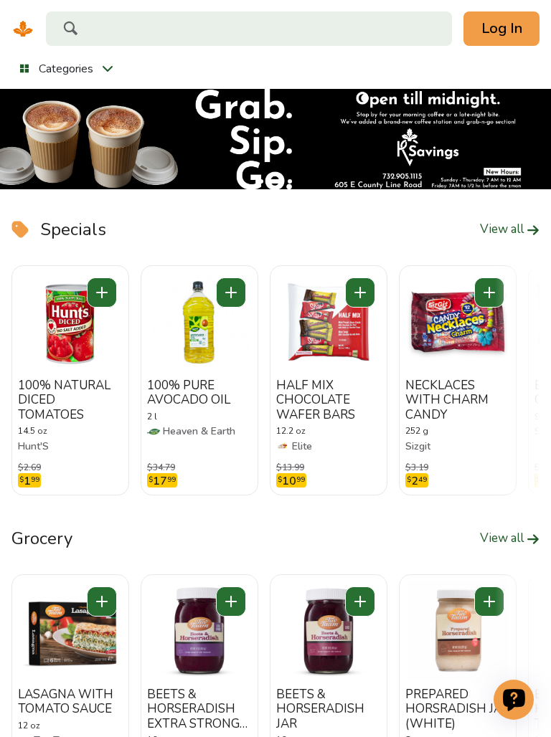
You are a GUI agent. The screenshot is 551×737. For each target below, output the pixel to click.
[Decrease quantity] (102, 292)
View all (503, 229)
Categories (66, 69)
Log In (501, 28)
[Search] (70, 30)
